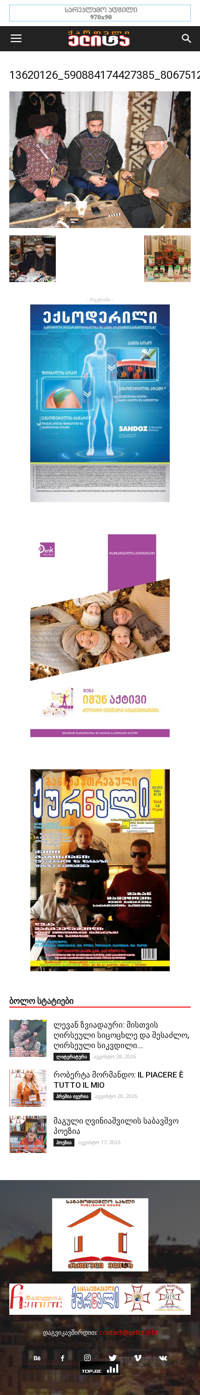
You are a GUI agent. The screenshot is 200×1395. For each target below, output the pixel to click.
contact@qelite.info (129, 1332)
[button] (187, 38)
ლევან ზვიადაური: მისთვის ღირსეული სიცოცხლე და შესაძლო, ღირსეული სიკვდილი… (121, 1035)
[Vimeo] (137, 1358)
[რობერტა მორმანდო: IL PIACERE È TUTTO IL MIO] (28, 1088)
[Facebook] (62, 1358)
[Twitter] (112, 1358)
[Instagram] (87, 1358)
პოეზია (64, 1142)
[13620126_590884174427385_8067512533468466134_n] (100, 225)
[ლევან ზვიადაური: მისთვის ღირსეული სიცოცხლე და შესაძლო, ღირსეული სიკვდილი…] (28, 1038)
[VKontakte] (162, 1358)
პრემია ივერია (72, 1096)
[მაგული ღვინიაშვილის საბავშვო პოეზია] (28, 1134)
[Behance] (37, 1358)
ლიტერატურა (71, 1056)
